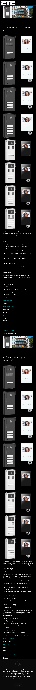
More (18, 681)
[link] (18, 33)
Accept (18, 685)
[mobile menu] (33, 2)
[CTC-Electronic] (8, 2)
